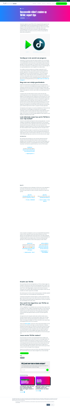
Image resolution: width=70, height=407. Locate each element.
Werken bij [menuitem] (49, 3)
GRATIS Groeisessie (61, 3)
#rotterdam (34, 247)
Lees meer (37, 390)
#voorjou (42, 248)
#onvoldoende (27, 151)
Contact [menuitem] (53, 3)
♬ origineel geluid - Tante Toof (30, 252)
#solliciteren (41, 247)
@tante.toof (29, 243)
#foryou (30, 197)
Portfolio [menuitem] (39, 3)
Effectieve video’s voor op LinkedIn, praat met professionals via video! (43, 388)
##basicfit (43, 197)
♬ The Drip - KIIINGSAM (30, 199)
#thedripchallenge (26, 196)
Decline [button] (52, 404)
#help (45, 247)
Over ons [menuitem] (44, 3)
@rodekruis (30, 147)
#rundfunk (33, 151)
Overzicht (22, 8)
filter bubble (27, 323)
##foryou (48, 197)
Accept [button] (48, 404)
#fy (23, 248)
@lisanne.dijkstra (44, 243)
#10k (33, 248)
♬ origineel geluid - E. (29, 153)
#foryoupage (34, 197)
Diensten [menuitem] (34, 3)
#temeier (30, 248)
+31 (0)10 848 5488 (63, 0)
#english (26, 248)
